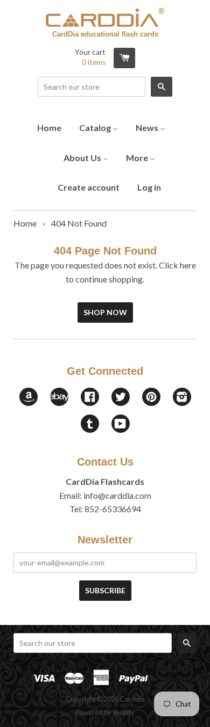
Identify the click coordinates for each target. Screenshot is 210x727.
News (148, 127)
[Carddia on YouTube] (120, 424)
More (138, 157)
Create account (89, 187)
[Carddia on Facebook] (90, 397)
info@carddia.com (117, 495)
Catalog (96, 127)
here (188, 265)
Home (49, 127)
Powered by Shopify (105, 712)
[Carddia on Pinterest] (151, 397)
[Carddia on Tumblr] (90, 424)
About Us (83, 157)
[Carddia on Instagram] (182, 397)
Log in (149, 187)
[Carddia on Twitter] (120, 397)
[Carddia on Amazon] (28, 402)
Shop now (105, 312)
